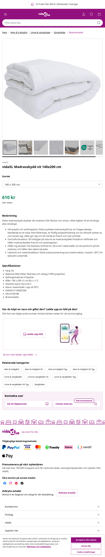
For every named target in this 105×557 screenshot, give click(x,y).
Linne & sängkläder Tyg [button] (65, 377)
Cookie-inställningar (86, 552)
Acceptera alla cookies (86, 540)
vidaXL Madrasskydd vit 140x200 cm (31, 166)
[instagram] (10, 483)
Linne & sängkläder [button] (13, 377)
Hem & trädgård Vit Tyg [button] (83, 369)
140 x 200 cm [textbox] (12, 184)
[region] (52, 546)
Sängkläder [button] (39, 384)
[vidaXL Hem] (44, 14)
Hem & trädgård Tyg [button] (57, 369)
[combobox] (52, 22)
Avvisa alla (86, 546)
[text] (8, 198)
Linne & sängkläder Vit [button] (38, 377)
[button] (54, 4)
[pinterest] (16, 483)
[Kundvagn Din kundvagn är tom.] (99, 14)
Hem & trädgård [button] (11, 369)
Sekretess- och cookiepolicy (39, 546)
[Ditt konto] (83, 14)
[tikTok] (22, 483)
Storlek (6, 176)
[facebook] (4, 483)
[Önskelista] (91, 14)
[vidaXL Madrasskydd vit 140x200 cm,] (52, 89)
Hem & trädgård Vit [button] (34, 369)
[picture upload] (69, 334)
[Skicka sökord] (99, 22)
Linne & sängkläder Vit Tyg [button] (16, 384)
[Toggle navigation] (5, 14)
